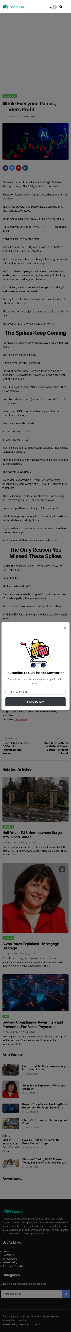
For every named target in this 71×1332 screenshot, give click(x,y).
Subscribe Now (35, 701)
